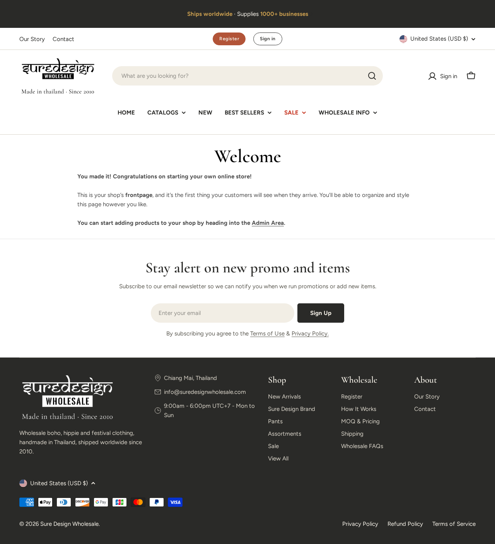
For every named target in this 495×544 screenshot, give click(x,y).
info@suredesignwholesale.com (205, 391)
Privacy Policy (360, 523)
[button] (183, 14)
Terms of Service (454, 523)
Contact (63, 39)
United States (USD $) (439, 38)
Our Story (32, 39)
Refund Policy (405, 523)
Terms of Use (267, 333)
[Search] (372, 75)
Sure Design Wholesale (69, 523)
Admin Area (268, 222)
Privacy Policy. (310, 333)
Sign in (267, 38)
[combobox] (247, 76)
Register (229, 38)
